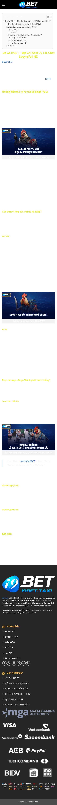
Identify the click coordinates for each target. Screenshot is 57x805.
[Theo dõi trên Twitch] (28, 663)
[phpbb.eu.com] (28, 4)
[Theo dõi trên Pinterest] (14, 663)
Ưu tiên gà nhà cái (20, 43)
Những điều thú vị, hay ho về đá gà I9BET (25, 24)
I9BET (48, 79)
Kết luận (13, 46)
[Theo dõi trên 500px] (23, 663)
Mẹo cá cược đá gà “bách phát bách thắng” (26, 35)
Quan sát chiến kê (20, 38)
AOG (15, 32)
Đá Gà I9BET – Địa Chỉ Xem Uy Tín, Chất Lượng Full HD (28, 21)
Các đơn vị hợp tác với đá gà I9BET (23, 27)
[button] (3, 4)
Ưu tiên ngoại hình (20, 40)
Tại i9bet (5, 598)
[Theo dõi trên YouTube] (19, 663)
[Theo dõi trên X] (9, 663)
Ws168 (16, 29)
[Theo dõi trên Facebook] (4, 663)
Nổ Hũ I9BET (27, 461)
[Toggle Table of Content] (48, 17)
